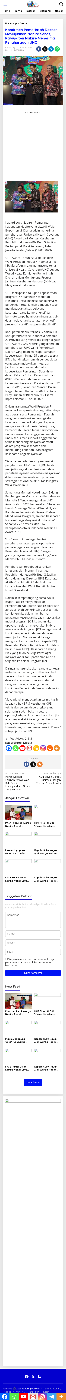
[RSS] (40, 764)
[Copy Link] (36, 748)
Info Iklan (34, 1391)
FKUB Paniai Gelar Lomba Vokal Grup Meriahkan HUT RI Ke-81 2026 (17, 879)
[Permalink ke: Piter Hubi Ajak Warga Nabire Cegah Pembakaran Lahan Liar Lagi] (18, 812)
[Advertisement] (33, 148)
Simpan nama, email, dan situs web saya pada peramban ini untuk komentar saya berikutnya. (30, 962)
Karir (46, 1391)
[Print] (50, 748)
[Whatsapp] (57, 49)
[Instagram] (43, 748)
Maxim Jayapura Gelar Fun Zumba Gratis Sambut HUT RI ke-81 (18, 852)
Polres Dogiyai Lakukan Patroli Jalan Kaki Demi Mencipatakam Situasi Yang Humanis (17, 781)
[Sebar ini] (38, 49)
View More (33, 1082)
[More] (57, 748)
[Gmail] (29, 748)
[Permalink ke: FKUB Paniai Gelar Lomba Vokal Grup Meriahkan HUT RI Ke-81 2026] (18, 866)
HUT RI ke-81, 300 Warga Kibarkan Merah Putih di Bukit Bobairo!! (46, 824)
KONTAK (20, 1391)
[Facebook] (9, 748)
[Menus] (5, 4)
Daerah (8, 50)
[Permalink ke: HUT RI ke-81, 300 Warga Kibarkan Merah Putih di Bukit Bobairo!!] (47, 812)
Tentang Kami (51, 1388)
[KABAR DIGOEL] (33, 3)
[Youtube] (22, 748)
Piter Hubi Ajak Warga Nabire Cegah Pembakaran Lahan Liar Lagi (18, 824)
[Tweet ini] (45, 49)
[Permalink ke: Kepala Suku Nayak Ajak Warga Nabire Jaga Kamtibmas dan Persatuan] (47, 839)
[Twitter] (33, 764)
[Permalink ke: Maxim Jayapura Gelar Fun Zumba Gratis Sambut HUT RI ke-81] (18, 839)
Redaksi (7, 1391)
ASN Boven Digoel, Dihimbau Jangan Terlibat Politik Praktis (48, 778)
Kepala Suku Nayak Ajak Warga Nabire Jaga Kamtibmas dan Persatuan (47, 852)
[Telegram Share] (51, 49)
